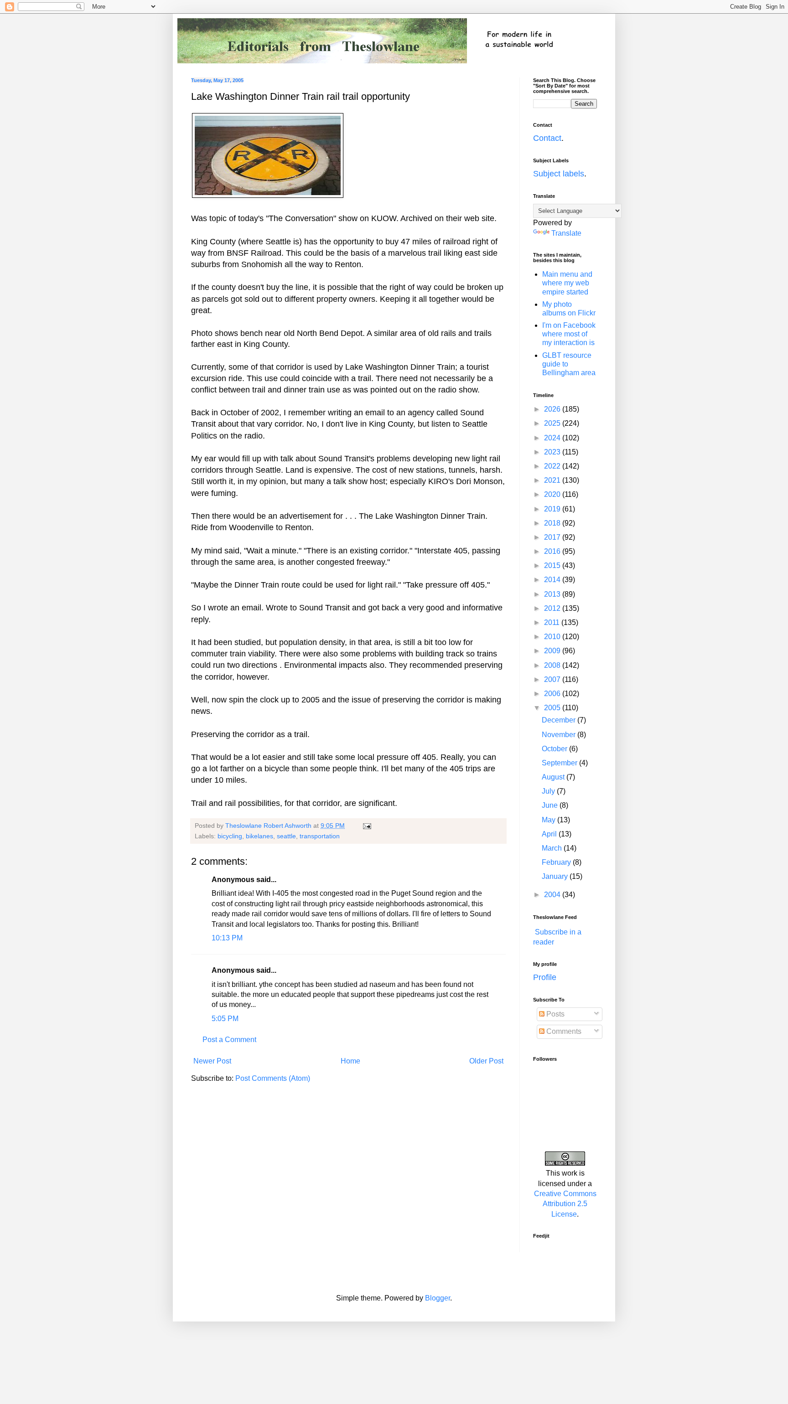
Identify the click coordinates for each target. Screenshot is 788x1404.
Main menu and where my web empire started (567, 282)
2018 (553, 523)
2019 (553, 509)
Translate (566, 233)
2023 (553, 452)
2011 (552, 622)
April (550, 834)
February (557, 862)
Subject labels (558, 173)
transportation (320, 836)
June (551, 805)
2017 (553, 537)
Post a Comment (229, 1039)
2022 (553, 466)
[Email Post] (366, 825)
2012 (553, 608)
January (556, 876)
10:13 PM (227, 938)
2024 (553, 438)
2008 (553, 665)
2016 (553, 551)
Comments (562, 1031)
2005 (553, 708)
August (554, 777)
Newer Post (212, 1061)
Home (350, 1061)
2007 (553, 679)
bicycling (230, 836)
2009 (553, 651)
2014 (553, 579)
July (549, 791)
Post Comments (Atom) (272, 1078)
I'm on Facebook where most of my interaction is (569, 333)
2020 (553, 494)
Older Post (486, 1061)
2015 (553, 565)
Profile (544, 977)
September (560, 763)
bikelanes (259, 836)
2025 (553, 423)
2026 (553, 409)
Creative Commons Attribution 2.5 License (565, 1204)
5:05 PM (225, 1018)
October (555, 749)
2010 (553, 636)
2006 (553, 693)
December (559, 720)
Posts (554, 1014)
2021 (553, 480)
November (559, 734)
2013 (553, 594)
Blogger (437, 1298)
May (549, 820)
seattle (286, 836)
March (553, 848)
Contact (547, 138)
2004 (553, 894)
